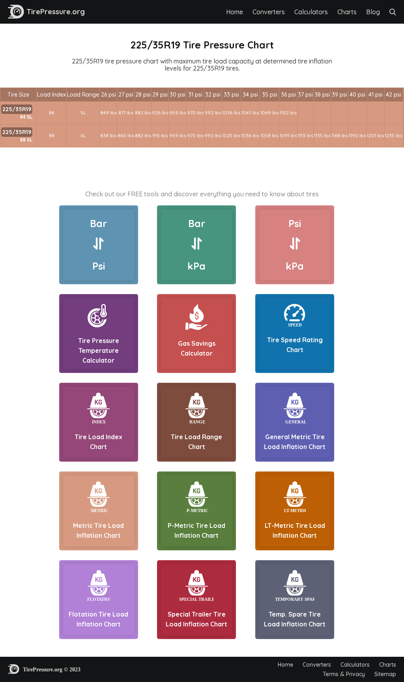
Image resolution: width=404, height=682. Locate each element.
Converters (268, 12)
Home (234, 12)
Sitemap (385, 674)
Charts (347, 12)
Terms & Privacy (344, 674)
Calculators (311, 12)
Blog (373, 12)
